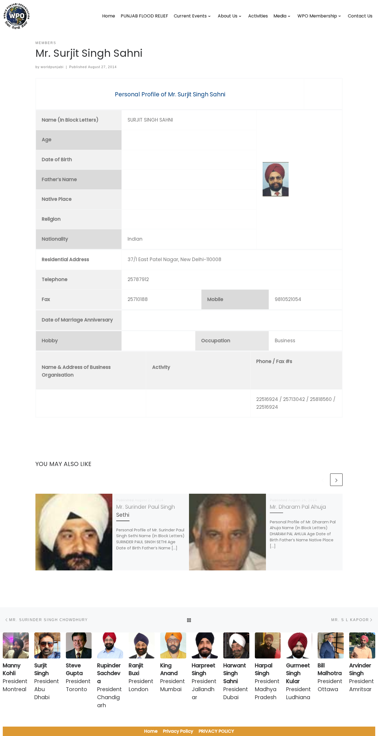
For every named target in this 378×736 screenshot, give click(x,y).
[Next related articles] (336, 479)
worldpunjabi (52, 67)
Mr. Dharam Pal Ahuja (298, 507)
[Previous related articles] (323, 479)
